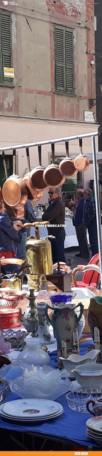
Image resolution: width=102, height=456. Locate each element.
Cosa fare (43, 3)
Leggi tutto (84, 453)
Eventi (71, 3)
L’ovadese (65, 3)
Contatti (96, 3)
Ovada (58, 3)
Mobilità (89, 3)
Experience (51, 3)
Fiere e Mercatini (80, 3)
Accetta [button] (77, 453)
